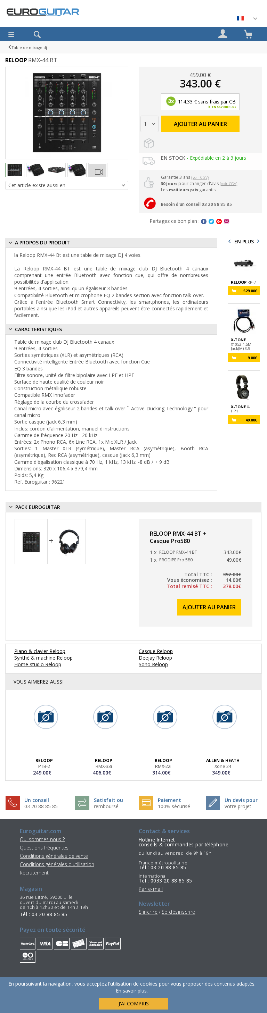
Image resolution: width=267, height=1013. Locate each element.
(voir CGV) (200, 177)
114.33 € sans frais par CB (206, 101)
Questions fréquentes (44, 847)
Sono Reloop (153, 664)
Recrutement (34, 872)
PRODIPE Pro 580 (176, 560)
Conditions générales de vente (54, 856)
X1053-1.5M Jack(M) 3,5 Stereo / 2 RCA (241, 344)
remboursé (106, 806)
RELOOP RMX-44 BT (178, 552)
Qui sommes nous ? (42, 839)
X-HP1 (240, 409)
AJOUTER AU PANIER (200, 124)
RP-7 (243, 282)
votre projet (238, 806)
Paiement (169, 800)
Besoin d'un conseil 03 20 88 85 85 (196, 204)
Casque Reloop (156, 651)
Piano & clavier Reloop (39, 651)
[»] (246, 18)
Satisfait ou (108, 800)
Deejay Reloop (155, 657)
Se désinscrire (178, 912)
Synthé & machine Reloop (43, 657)
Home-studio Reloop (37, 664)
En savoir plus (131, 990)
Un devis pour (241, 800)
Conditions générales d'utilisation (57, 864)
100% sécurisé (174, 806)
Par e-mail (151, 889)
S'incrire (148, 912)
